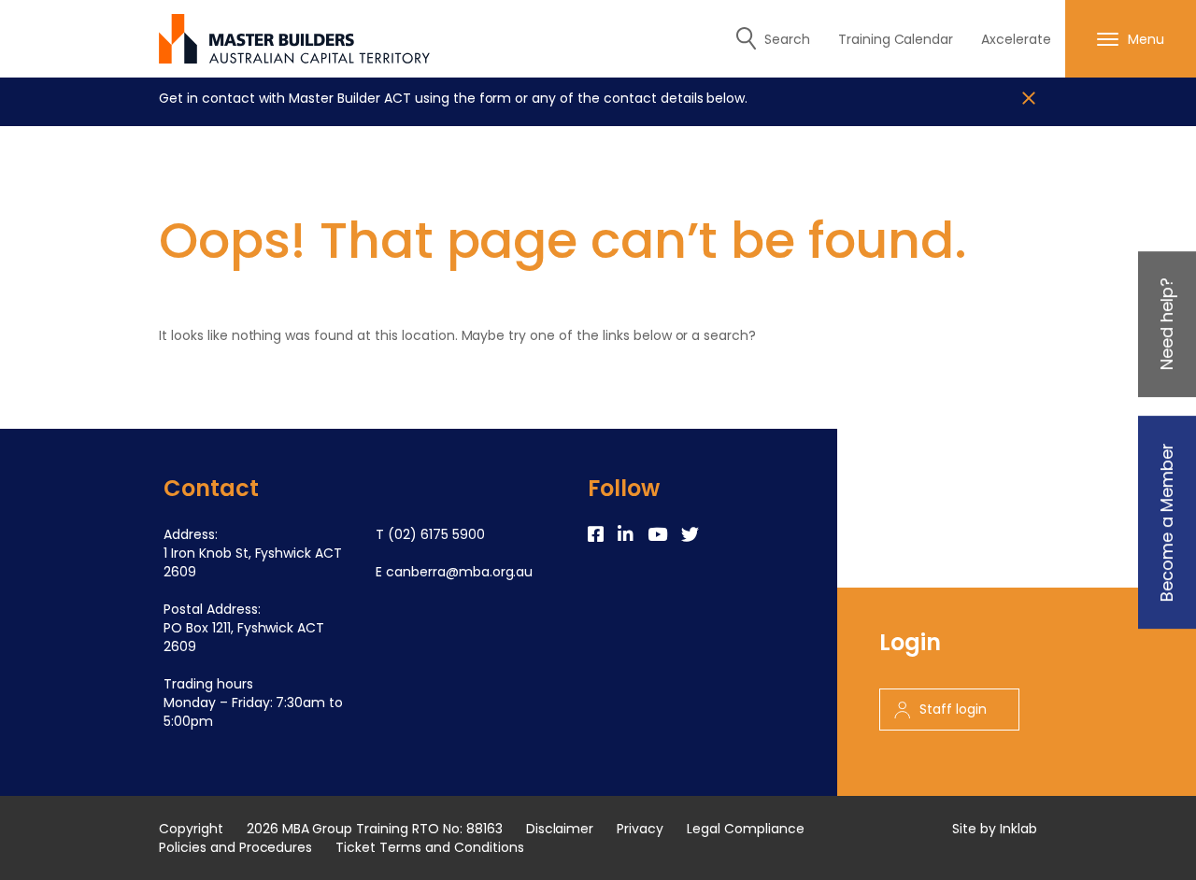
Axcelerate (1016, 39)
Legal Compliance (745, 828)
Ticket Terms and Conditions (429, 847)
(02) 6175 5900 (436, 534)
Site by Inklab (994, 828)
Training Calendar (896, 39)
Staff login (953, 709)
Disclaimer (560, 828)
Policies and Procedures (235, 847)
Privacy (640, 828)
